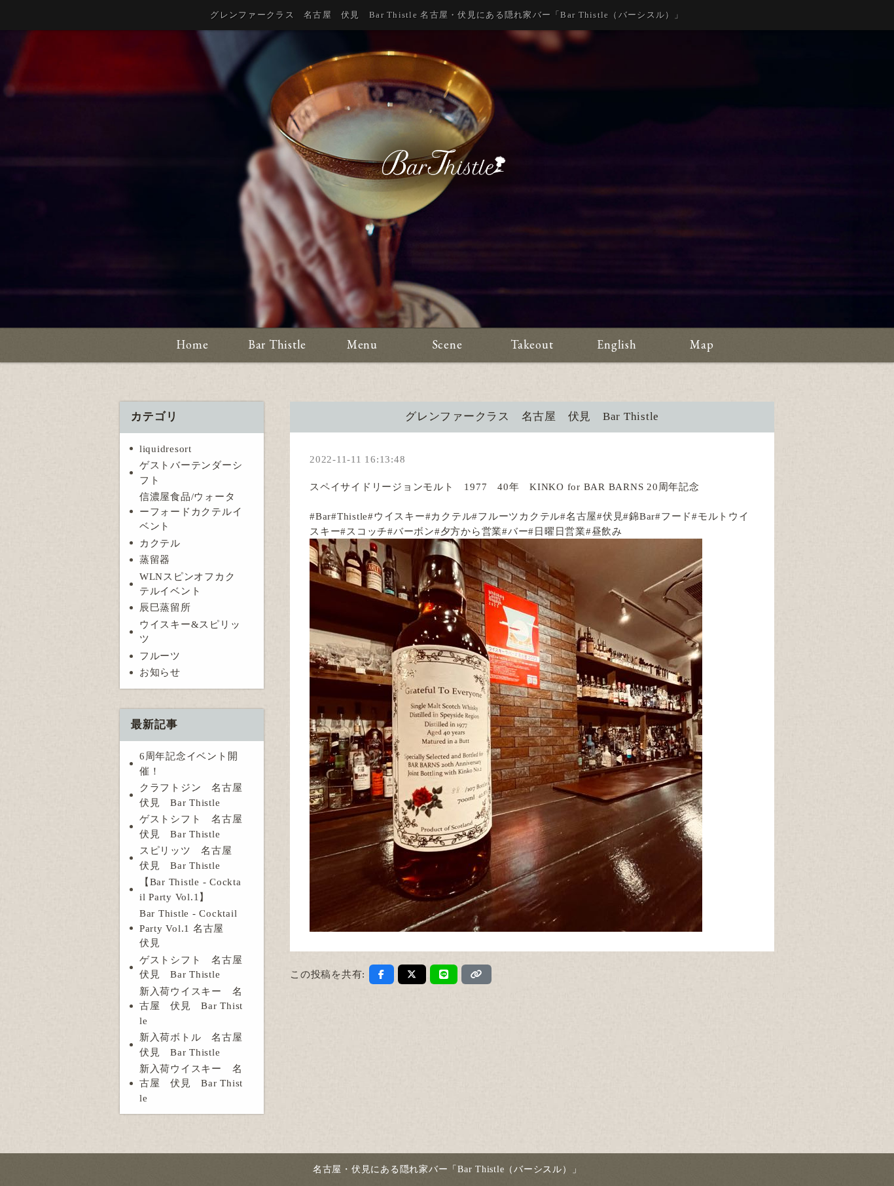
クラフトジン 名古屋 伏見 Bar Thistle (196, 795)
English (616, 344)
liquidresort (165, 449)
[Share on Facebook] (381, 974)
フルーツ (160, 656)
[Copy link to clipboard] (476, 974)
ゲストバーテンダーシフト (191, 473)
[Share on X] (412, 974)
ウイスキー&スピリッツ (190, 632)
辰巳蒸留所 (165, 607)
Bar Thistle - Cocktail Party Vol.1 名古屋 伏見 (188, 928)
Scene (447, 344)
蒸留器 (154, 559)
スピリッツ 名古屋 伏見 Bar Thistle (191, 858)
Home (192, 344)
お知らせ (160, 672)
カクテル (160, 543)
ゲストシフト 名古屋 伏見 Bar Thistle (196, 826)
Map (701, 344)
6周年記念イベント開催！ (188, 763)
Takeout (531, 344)
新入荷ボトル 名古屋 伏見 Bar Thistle (196, 1045)
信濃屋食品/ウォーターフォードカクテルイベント (191, 511)
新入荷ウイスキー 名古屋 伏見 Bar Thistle (191, 1006)
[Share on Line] (444, 974)
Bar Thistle (277, 344)
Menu (362, 344)
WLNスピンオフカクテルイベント (187, 584)
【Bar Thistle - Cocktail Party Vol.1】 (190, 889)
